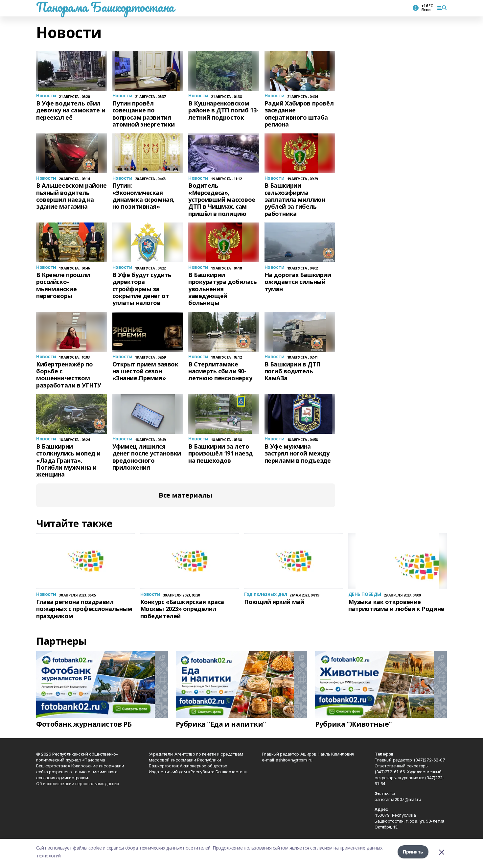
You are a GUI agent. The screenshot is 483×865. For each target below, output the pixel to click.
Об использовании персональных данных (77, 783)
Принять (413, 852)
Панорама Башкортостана (105, 7)
